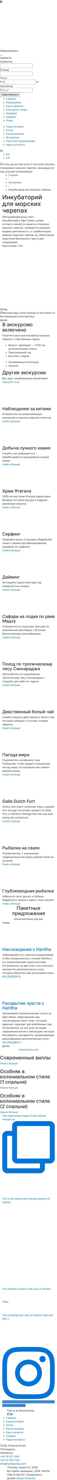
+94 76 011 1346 (9, 1456)
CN (8, 157)
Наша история (15, 1421)
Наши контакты (15, 1439)
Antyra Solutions (25, 1478)
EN (7, 154)
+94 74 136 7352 (10, 1460)
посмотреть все (28, 1049)
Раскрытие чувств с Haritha (23, 1005)
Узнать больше (11, 421)
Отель (9, 1425)
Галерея (11, 1435)
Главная (11, 1417)
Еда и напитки (14, 1432)
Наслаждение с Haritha (26, 949)
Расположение (15, 1428)
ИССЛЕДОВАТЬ (11, 976)
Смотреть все (10, 381)
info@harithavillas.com (13, 1463)
